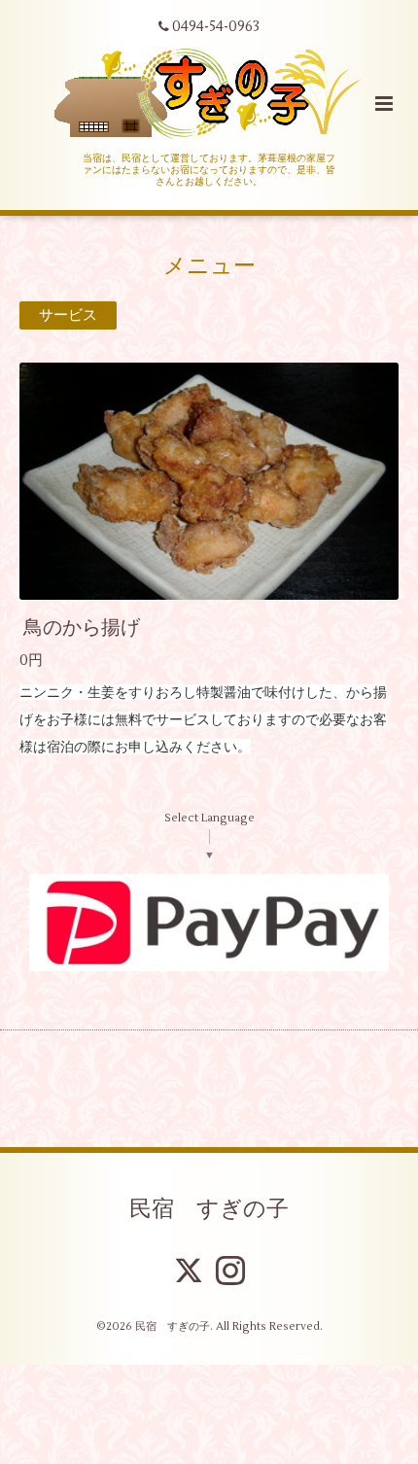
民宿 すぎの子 (209, 1209)
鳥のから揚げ (81, 627)
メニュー (209, 265)
